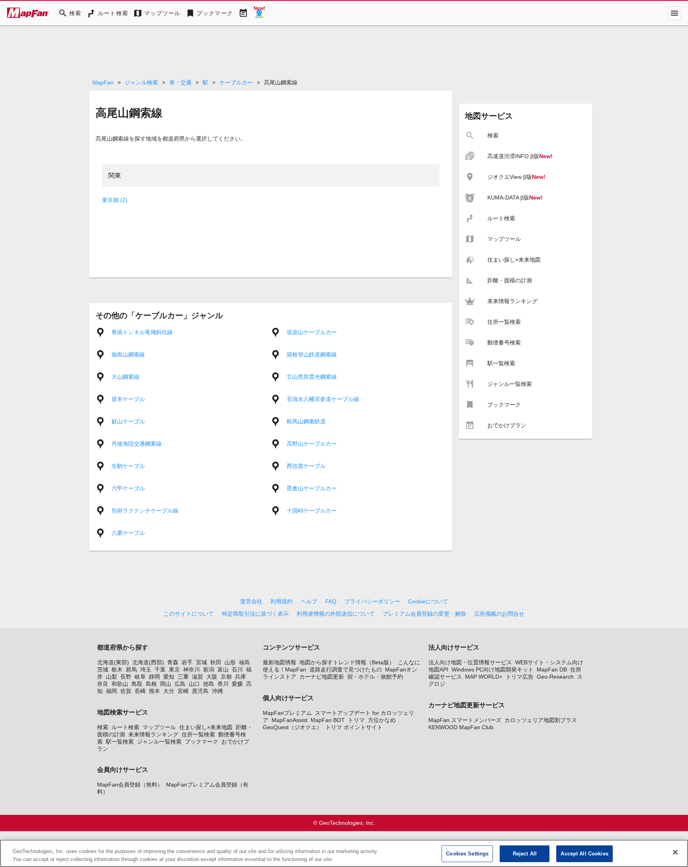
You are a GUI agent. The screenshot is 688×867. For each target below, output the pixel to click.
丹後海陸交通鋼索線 (136, 443)
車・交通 (180, 82)
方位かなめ (382, 720)
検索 (102, 727)
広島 (180, 684)
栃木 (117, 669)
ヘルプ (309, 601)
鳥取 (137, 684)
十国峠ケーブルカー (312, 510)
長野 (125, 676)
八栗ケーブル (128, 533)
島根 (151, 684)
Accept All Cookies (584, 854)
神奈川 (191, 669)
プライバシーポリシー (372, 601)
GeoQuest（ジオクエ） (292, 727)
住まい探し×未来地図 (206, 727)
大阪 (211, 676)
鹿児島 (200, 691)
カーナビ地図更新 (321, 676)
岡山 (165, 684)
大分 (168, 691)
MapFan (102, 82)
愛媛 (237, 684)
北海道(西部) (148, 662)
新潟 (208, 669)
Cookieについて (428, 601)
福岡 (111, 691)
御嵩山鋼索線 (128, 354)
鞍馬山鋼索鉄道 (306, 421)
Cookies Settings (467, 854)
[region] (344, 853)
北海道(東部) (113, 662)
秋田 (215, 662)
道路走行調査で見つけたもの (345, 669)
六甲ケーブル (128, 488)
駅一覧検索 (120, 741)
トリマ (356, 720)
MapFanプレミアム (287, 713)
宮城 (201, 662)
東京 (174, 669)
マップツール (159, 727)
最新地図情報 (279, 662)
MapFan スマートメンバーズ (464, 720)
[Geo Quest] (259, 13)
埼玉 (145, 669)
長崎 (140, 691)
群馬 (131, 669)
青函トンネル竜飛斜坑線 (142, 332)
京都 (226, 676)
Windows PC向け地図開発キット (493, 669)
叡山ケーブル (128, 421)
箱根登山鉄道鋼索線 (312, 354)
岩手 (187, 662)
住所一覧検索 (198, 734)
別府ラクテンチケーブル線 (144, 510)
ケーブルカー (236, 82)
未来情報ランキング (153, 734)
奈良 (102, 684)
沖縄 (217, 691)
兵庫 (240, 676)
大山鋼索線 (125, 377)
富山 (223, 669)
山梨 (111, 676)
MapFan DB (552, 669)
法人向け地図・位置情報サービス (470, 662)
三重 (183, 676)
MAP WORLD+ (483, 676)
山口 (194, 684)
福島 (244, 662)
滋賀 (197, 676)
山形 (230, 662)
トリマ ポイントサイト (354, 727)
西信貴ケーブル (306, 466)
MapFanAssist (289, 720)
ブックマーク (201, 741)
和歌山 (119, 684)
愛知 (168, 676)
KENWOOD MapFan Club (460, 727)
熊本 (154, 691)
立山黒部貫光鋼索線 (312, 377)
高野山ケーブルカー (312, 443)
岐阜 (140, 676)
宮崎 (183, 691)
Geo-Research (555, 676)
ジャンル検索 (141, 82)
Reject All (525, 854)
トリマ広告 (520, 676)
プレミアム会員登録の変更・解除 (424, 614)
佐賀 (125, 691)
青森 (172, 662)
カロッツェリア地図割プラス (540, 720)
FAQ (330, 601)
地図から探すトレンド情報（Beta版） (347, 662)
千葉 (160, 669)
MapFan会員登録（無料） (130, 784)
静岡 (154, 676)
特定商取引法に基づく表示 (255, 614)
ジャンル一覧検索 (159, 741)
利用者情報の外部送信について (336, 614)
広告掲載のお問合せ (499, 614)
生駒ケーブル (128, 466)
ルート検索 (125, 727)
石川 (237, 669)
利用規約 (281, 601)
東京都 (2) (114, 200)
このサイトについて (189, 614)
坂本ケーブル (128, 399)
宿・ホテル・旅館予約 (375, 676)
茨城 (102, 669)
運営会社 (251, 601)
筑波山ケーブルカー (312, 332)
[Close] (675, 852)
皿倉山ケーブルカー (312, 488)
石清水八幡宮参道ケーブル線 (323, 399)
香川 (223, 684)
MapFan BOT (328, 720)
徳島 (208, 684)
